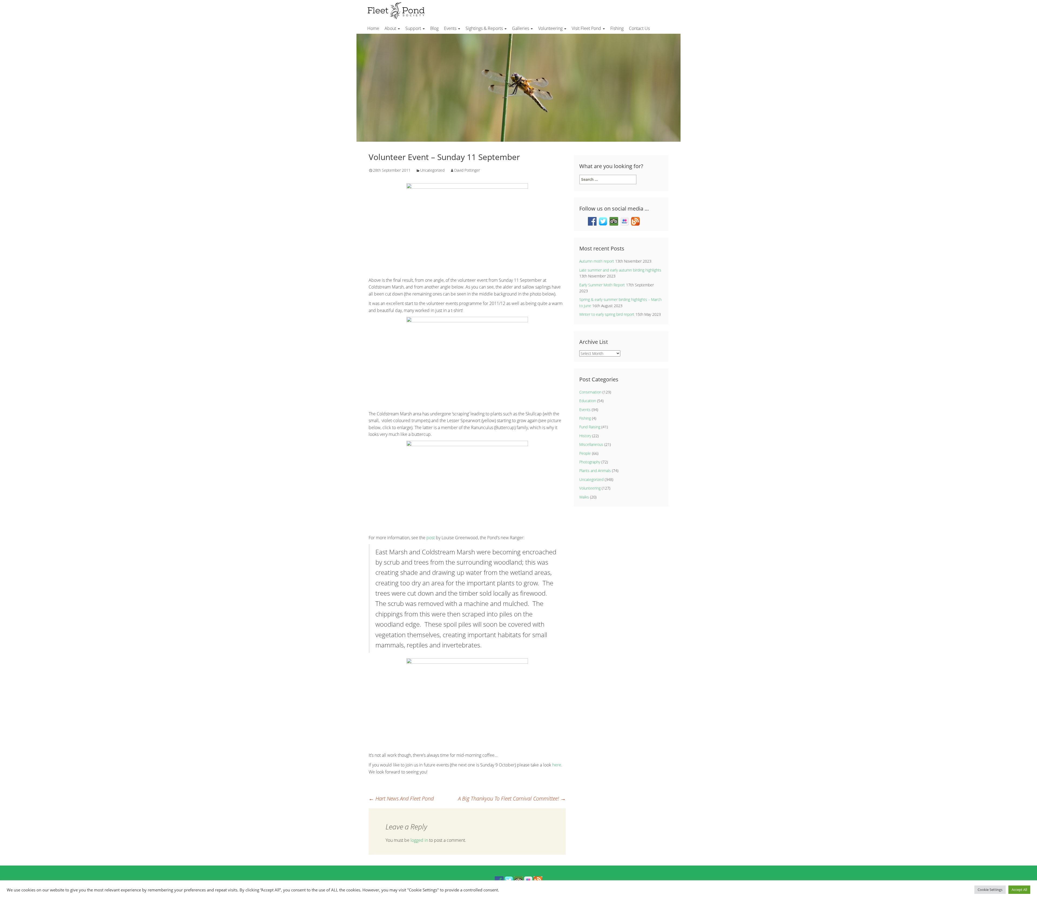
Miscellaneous (591, 444)
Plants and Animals (595, 470)
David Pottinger (467, 170)
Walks (584, 497)
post (430, 538)
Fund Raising (589, 426)
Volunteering (551, 28)
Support (413, 28)
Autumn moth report (596, 261)
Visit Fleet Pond (587, 28)
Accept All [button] (1019, 889)
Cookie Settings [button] (990, 889)
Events (450, 28)
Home (373, 28)
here (556, 765)
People (585, 453)
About (391, 28)
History (585, 435)
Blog (434, 28)
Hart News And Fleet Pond (401, 798)
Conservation (590, 392)
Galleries (521, 28)
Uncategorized (432, 170)
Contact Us (639, 28)
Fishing (617, 28)
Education (587, 400)
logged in (419, 840)
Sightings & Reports (485, 28)
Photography (589, 461)
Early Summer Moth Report (602, 284)
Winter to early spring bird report (606, 314)
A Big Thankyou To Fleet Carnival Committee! (512, 798)
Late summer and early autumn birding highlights (620, 270)
